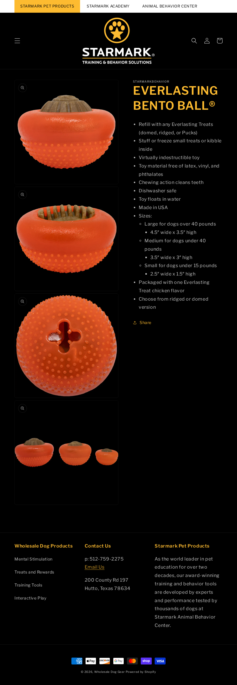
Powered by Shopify (141, 671)
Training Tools (28, 584)
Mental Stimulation (33, 558)
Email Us (95, 567)
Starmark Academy (108, 6)
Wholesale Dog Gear (109, 671)
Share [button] (145, 322)
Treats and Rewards (34, 571)
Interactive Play (30, 597)
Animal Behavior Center (169, 6)
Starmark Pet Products (47, 6)
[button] (17, 40)
